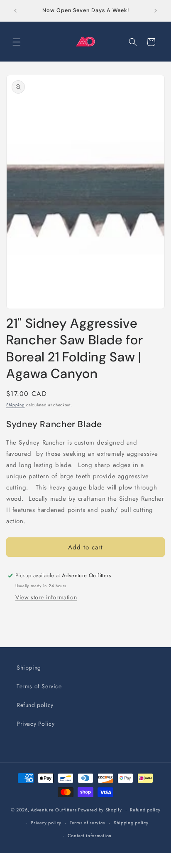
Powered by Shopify (100, 809)
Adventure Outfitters (53, 809)
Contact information (90, 835)
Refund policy (35, 705)
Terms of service (87, 822)
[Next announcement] (156, 11)
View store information (46, 597)
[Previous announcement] (15, 11)
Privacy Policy (35, 723)
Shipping (15, 405)
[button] (16, 42)
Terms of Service (39, 686)
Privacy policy (46, 822)
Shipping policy (131, 822)
